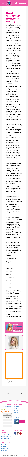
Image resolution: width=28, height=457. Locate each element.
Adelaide (16, 412)
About (7, 414)
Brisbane (16, 410)
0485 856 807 (22, 3)
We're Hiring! (7, 426)
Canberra (16, 415)
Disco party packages (6, 436)
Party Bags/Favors (5, 448)
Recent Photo (7, 420)
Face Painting (4, 444)
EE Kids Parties (10, 455)
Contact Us (7, 423)
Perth (15, 414)
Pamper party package (6, 438)
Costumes (3, 446)
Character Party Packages (6, 434)
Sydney (15, 408)
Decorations (4, 450)
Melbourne (16, 406)
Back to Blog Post (14, 393)
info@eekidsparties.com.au (7, 409)
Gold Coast (16, 417)
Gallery (7, 417)
